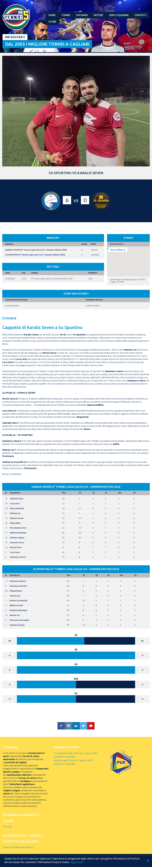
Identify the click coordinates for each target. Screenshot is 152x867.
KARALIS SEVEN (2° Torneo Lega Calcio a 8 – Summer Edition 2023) (36, 250)
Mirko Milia (15, 523)
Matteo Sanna (16, 518)
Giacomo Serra (17, 542)
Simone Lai (15, 596)
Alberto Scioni (16, 605)
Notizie (98, 15)
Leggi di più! (76, 862)
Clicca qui (7, 826)
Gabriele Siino (16, 499)
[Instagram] (68, 725)
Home (52, 15)
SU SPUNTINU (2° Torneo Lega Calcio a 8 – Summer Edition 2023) (35, 255)
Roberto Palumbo (18, 533)
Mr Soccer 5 (15, 37)
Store (52, 21)
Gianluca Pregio (17, 625)
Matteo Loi (15, 513)
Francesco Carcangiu (19, 620)
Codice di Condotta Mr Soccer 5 (18, 847)
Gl (93, 493)
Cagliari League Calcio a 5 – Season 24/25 (72, 760)
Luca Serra (15, 552)
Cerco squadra (119, 15)
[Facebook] (61, 725)
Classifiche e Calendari (64, 756)
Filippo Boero (16, 591)
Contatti (140, 15)
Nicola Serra (16, 547)
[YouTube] (91, 725)
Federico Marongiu (18, 610)
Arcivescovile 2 (117, 244)
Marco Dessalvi (17, 508)
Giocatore (15, 493)
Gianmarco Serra (18, 557)
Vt (80, 493)
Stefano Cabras (17, 538)
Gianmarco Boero (18, 581)
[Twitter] (83, 725)
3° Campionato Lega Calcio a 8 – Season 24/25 (75, 753)
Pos (64, 493)
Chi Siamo (82, 15)
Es (134, 493)
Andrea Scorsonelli (18, 600)
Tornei (65, 15)
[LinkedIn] (76, 725)
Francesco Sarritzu (18, 586)
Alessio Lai (15, 615)
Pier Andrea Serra (18, 528)
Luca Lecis (15, 503)
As (106, 493)
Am (119, 493)
